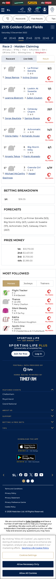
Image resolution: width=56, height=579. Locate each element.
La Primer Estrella (33, 69)
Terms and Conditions (13, 489)
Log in (38, 353)
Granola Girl (34, 167)
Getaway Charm (32, 110)
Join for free (20, 353)
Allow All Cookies (28, 573)
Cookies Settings (28, 555)
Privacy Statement (12, 498)
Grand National (9, 404)
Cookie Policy (10, 507)
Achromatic (34, 129)
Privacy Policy (10, 493)
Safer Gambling (33, 521)
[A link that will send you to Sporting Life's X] (31, 475)
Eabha (15, 317)
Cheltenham (8, 394)
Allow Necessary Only (28, 564)
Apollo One (18, 326)
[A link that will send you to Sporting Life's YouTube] (41, 475)
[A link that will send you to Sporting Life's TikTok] (36, 475)
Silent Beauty (19, 308)
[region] (28, 557)
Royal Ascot (8, 399)
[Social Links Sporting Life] (23, 481)
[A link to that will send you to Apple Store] (28, 448)
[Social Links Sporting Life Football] (32, 481)
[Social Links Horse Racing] (28, 481)
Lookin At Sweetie (33, 90)
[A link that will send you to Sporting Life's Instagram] (25, 475)
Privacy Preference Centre (15, 502)
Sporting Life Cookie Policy (35, 548)
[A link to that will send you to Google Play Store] (28, 459)
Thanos (16, 299)
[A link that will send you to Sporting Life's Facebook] (20, 475)
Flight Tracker (20, 290)
